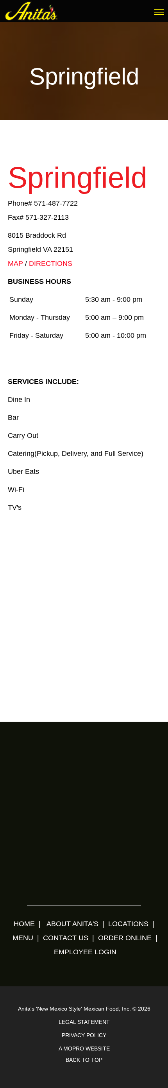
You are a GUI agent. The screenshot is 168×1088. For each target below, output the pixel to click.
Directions (50, 263)
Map (15, 263)
